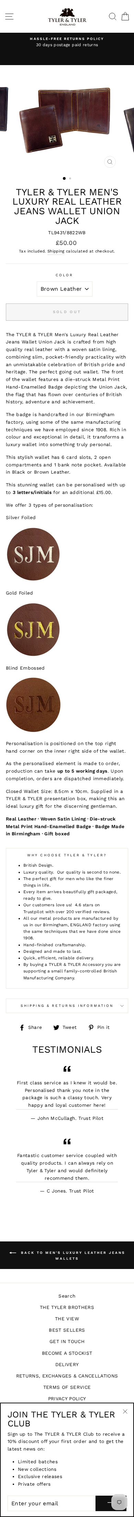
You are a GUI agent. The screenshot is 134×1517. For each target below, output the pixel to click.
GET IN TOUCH (67, 1341)
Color (64, 275)
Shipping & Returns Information (67, 1006)
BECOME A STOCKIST (67, 1353)
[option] (67, 42)
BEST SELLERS (67, 1330)
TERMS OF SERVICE (67, 1387)
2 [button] (70, 179)
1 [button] (64, 178)
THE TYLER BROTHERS (67, 1307)
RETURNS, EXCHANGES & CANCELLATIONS (67, 1376)
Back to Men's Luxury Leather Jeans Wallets (72, 1256)
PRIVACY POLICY (67, 1398)
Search (66, 1296)
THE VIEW (67, 1318)
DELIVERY (67, 1364)
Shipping (56, 251)
